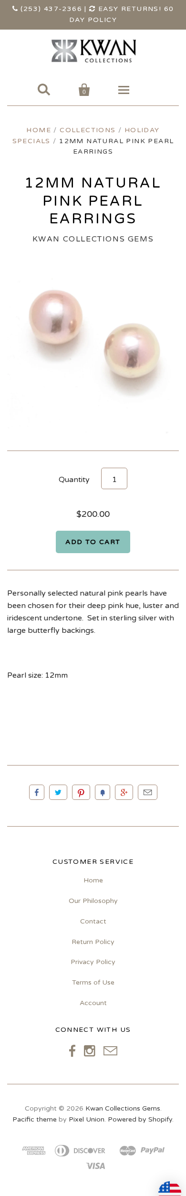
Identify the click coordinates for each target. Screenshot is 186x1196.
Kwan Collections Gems (93, 239)
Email (147, 792)
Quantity (74, 479)
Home (38, 130)
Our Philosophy (93, 901)
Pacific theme (34, 1119)
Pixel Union (86, 1119)
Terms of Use (93, 982)
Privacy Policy (93, 962)
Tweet (58, 792)
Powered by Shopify (140, 1119)
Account (93, 1003)
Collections (87, 130)
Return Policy (93, 942)
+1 (124, 792)
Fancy (102, 792)
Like (36, 792)
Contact (93, 921)
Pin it (81, 792)
